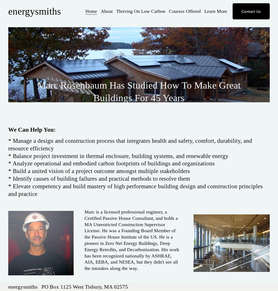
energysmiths (34, 11)
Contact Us (251, 11)
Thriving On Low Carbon (140, 11)
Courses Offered (185, 11)
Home (91, 11)
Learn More (215, 11)
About (107, 11)
